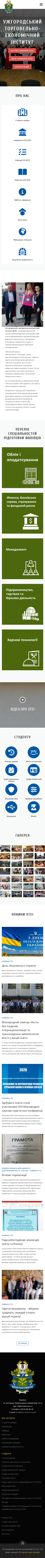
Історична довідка (9, 1422)
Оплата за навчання (34, 762)
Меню (41, 4)
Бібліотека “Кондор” (10, 1494)
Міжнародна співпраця (11, 1443)
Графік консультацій (34, 779)
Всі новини (22, 1343)
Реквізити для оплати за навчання (16, 1462)
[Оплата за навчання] (33, 752)
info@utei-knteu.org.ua (26, 1412)
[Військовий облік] (11, 789)
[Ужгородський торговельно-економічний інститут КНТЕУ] (16, 848)
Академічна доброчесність (13, 1447)
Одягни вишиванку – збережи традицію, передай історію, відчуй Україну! (20, 1312)
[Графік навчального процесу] (11, 770)
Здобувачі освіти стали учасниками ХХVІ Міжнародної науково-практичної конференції (22, 1106)
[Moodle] (33, 807)
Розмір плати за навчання (12, 1466)
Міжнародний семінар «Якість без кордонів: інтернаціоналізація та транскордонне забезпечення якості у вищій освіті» (20, 1030)
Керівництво (7, 1426)
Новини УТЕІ (7, 961)
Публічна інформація (10, 1438)
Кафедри (5, 1430)
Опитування (11, 816)
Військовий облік (11, 799)
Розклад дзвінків (11, 762)
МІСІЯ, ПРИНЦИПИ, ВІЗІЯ (22, 58)
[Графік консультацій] (33, 770)
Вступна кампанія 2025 (11, 1526)
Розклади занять (9, 1478)
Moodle (33, 816)
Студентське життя (10, 1522)
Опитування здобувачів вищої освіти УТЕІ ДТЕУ (21, 1498)
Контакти (6, 1534)
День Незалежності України (19, 965)
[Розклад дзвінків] (11, 752)
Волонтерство (8, 1530)
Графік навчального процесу (11, 780)
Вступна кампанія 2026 (22, 50)
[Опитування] (11, 807)
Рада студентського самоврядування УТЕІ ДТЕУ (21, 1482)
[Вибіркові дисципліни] (33, 789)
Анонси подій (22, 66)
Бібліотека (6, 1434)
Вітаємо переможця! (14, 1175)
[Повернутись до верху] (22, 1543)
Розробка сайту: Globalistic (30, 1552)
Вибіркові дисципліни (34, 799)
